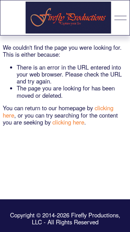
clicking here (68, 122)
